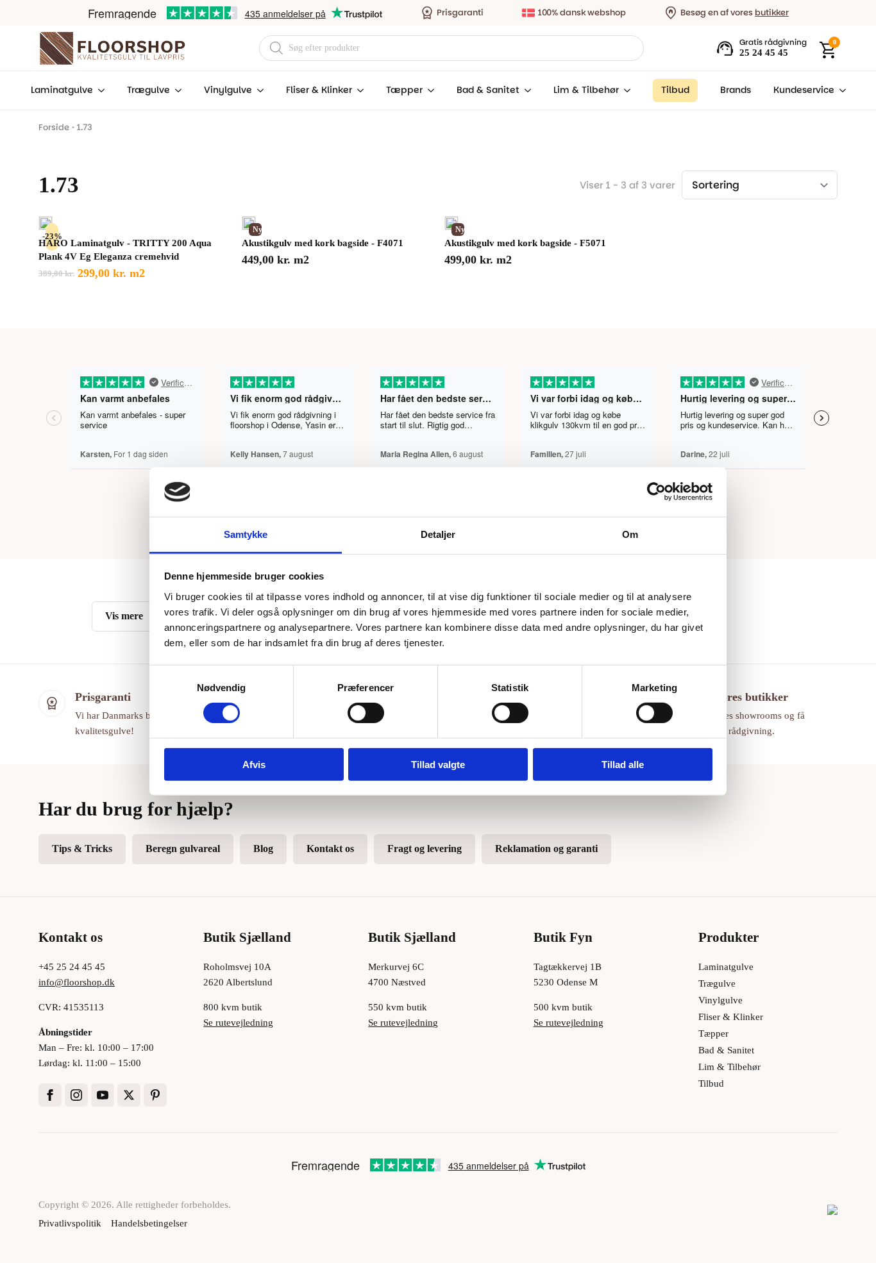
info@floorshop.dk (76, 982)
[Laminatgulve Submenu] (99, 90)
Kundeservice (803, 90)
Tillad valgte (438, 763)
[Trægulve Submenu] (175, 90)
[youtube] (102, 1095)
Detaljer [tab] (438, 534)
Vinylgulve (228, 90)
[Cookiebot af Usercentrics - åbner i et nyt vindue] (656, 491)
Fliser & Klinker (319, 90)
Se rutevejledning (238, 1022)
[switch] (366, 713)
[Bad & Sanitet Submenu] (525, 90)
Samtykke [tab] (246, 534)
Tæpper (404, 90)
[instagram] (76, 1095)
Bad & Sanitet (488, 90)
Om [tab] (630, 534)
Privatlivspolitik (69, 1223)
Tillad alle (623, 763)
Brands (735, 90)
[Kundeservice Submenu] (840, 90)
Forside (53, 127)
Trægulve (148, 90)
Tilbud (711, 1083)
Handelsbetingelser (149, 1223)
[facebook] (50, 1095)
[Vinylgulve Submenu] (258, 90)
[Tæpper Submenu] (428, 90)
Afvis (253, 763)
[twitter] (128, 1095)
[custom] (155, 1095)
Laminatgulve (62, 90)
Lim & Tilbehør (586, 90)
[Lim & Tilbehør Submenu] (624, 90)
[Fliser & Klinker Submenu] (358, 90)
